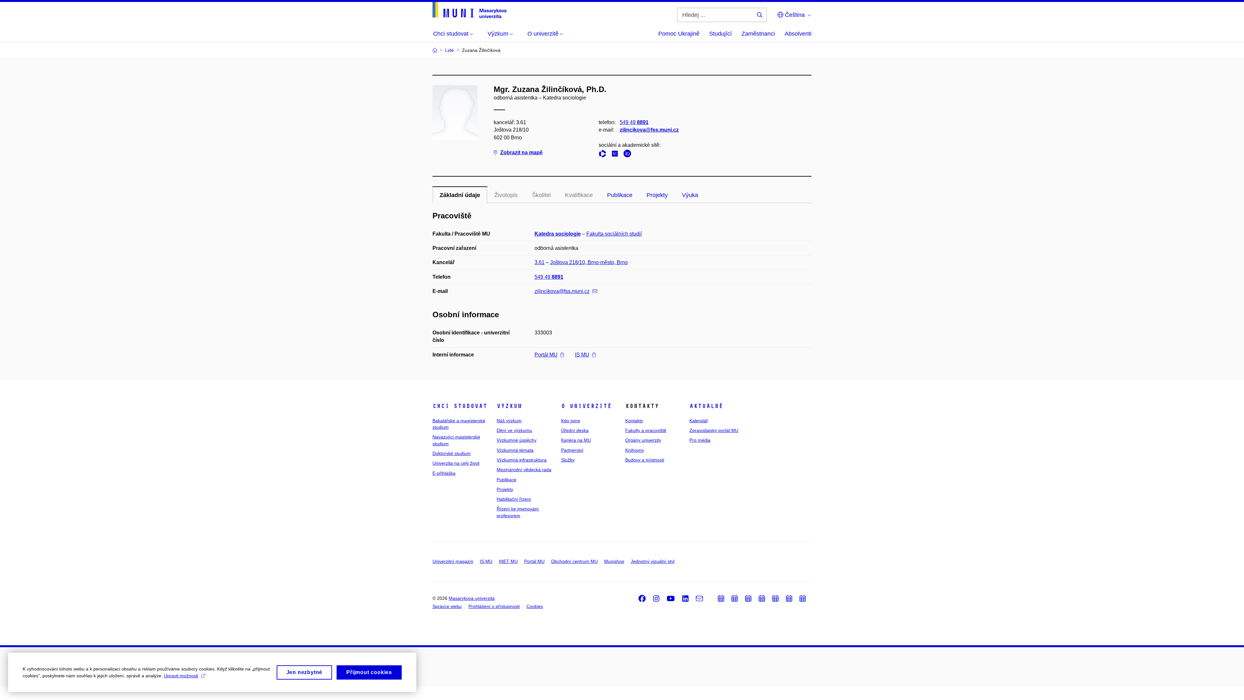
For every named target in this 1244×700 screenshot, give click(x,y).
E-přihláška (443, 473)
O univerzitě (586, 406)
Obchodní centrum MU (574, 561)
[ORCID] (628, 155)
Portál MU (546, 354)
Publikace (619, 195)
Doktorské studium (451, 453)
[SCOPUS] (616, 155)
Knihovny (634, 450)
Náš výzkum (509, 420)
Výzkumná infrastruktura (522, 459)
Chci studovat (459, 406)
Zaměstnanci (758, 33)
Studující (720, 33)
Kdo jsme (570, 420)
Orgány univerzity (643, 440)
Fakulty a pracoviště (645, 430)
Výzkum (509, 406)
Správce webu (447, 606)
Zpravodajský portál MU (713, 430)
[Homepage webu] (469, 10)
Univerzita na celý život (455, 463)
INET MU (508, 561)
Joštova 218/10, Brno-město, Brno (589, 262)
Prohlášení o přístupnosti (494, 606)
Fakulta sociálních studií (614, 234)
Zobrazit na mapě (521, 152)
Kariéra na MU (576, 440)
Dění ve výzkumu (514, 430)
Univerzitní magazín (452, 561)
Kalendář (698, 420)
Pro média (699, 440)
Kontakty (634, 420)
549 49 (634, 122)
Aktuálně (706, 406)
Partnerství (572, 450)
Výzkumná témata (515, 450)
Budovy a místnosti (644, 459)
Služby (568, 459)
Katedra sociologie (558, 234)
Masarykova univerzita (472, 598)
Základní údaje (460, 195)
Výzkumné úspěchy (516, 440)
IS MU (582, 354)
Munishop (614, 561)
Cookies (534, 606)
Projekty (657, 195)
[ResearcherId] (604, 155)
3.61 (540, 262)
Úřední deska (575, 430)
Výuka (690, 195)
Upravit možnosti (181, 675)
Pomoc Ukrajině (678, 33)
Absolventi (798, 33)
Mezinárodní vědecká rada (524, 469)
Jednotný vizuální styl (652, 561)
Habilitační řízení (514, 499)
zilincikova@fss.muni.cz (649, 130)
